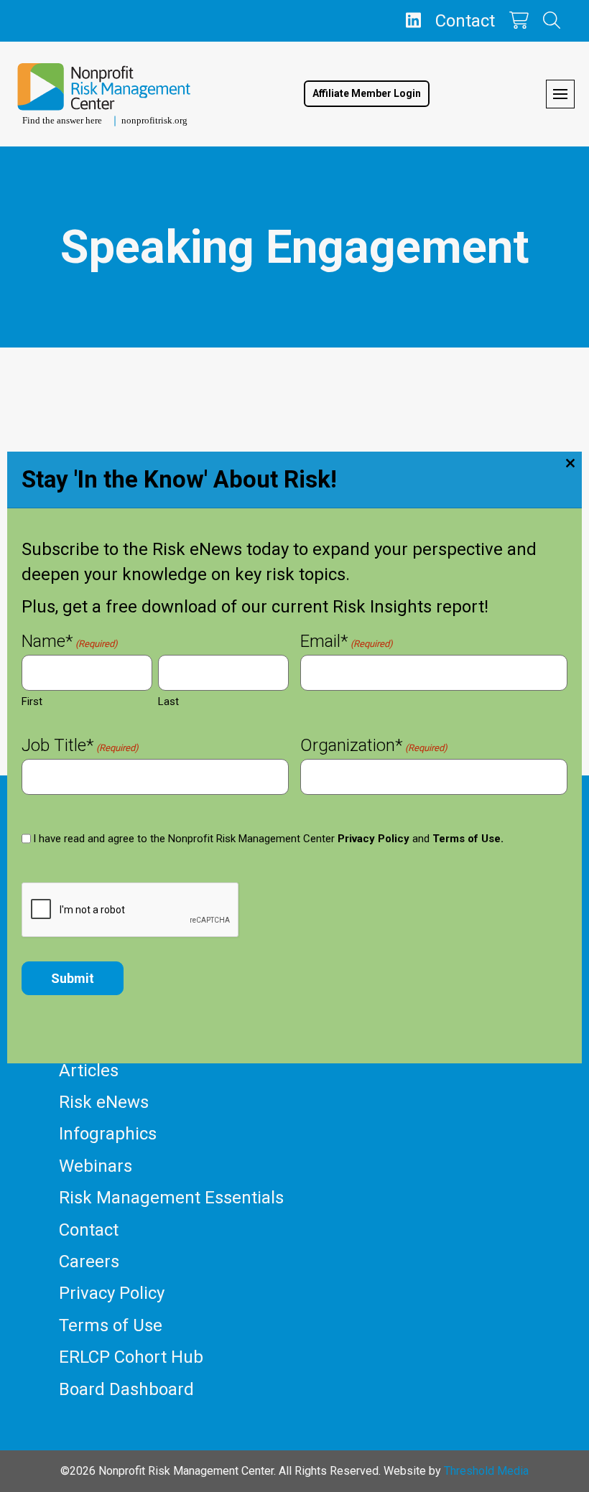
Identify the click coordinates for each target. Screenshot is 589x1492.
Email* (346, 642)
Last (168, 701)
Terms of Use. (468, 838)
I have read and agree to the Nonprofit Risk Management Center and (268, 838)
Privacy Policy (373, 838)
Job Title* (80, 746)
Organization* (373, 746)
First (32, 701)
